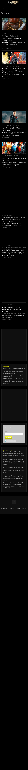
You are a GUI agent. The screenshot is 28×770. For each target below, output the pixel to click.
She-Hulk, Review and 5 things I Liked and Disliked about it (14, 478)
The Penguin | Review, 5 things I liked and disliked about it (13, 463)
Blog (3, 32)
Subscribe (8, 437)
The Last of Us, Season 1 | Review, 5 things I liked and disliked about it (13, 455)
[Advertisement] (14, 95)
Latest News (15, 32)
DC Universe (8, 32)
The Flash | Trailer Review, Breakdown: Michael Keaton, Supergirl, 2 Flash (12, 38)
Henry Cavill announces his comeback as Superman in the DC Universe (14, 309)
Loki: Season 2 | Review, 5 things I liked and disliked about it (13, 470)
